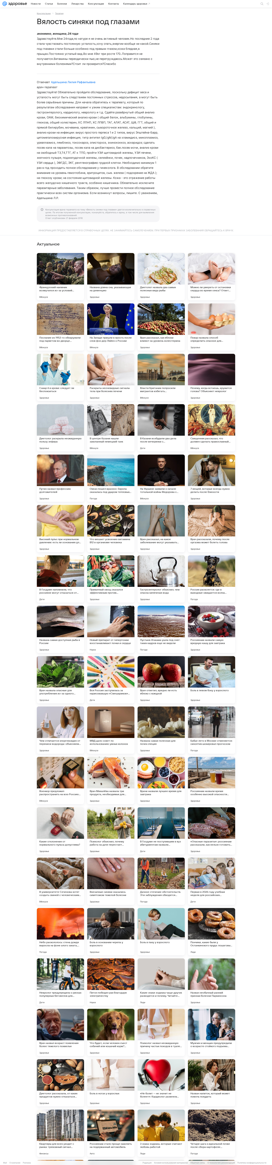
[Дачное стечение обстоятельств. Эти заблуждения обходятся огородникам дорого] (161, 881)
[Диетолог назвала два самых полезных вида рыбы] (161, 276)
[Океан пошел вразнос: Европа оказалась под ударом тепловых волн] (110, 478)
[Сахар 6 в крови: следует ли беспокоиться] (60, 377)
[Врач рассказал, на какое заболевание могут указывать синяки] (161, 528)
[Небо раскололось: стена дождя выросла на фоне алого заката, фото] (60, 931)
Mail (5, 1163)
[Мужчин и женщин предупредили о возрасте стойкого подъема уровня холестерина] (211, 1032)
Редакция (147, 1163)
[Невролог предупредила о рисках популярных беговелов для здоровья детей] (60, 982)
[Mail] (5, 4)
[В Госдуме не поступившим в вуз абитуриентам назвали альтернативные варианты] (161, 831)
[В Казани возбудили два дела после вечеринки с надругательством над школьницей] (161, 427)
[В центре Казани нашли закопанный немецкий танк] (110, 427)
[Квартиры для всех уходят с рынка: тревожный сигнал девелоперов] (60, 1133)
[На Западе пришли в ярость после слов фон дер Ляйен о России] (110, 327)
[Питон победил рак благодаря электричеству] (110, 982)
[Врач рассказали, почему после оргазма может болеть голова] (211, 528)
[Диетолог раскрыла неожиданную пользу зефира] (60, 427)
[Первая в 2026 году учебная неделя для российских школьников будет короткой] (211, 881)
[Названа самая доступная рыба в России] (60, 629)
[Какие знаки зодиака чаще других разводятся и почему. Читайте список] (161, 982)
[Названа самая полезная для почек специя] (161, 730)
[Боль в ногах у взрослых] (110, 1082)
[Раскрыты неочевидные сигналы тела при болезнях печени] (110, 377)
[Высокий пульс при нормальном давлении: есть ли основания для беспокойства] (60, 528)
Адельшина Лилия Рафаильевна (73, 82)
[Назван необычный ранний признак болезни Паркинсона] (211, 982)
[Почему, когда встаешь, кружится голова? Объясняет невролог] (211, 377)
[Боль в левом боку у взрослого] (211, 679)
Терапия (59, 13)
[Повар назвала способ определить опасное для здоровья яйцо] (211, 327)
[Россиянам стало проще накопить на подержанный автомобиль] (110, 1133)
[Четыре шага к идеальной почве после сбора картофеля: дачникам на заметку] (211, 1133)
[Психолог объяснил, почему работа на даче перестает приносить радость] (110, 831)
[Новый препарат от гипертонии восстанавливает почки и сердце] (110, 629)
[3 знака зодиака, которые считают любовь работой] (161, 1133)
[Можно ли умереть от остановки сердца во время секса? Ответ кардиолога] (211, 276)
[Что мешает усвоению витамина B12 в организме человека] (110, 528)
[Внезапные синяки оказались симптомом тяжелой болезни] (110, 881)
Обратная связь (197, 1163)
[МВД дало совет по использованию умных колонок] (110, 730)
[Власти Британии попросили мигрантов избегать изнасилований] (161, 377)
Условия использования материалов (171, 1163)
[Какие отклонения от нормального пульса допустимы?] (60, 831)
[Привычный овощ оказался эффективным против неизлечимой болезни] (110, 579)
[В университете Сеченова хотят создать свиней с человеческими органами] (60, 881)
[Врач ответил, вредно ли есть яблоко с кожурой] (161, 679)
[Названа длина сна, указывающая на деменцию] (110, 276)
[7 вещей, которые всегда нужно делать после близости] (211, 478)
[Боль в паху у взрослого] (161, 931)
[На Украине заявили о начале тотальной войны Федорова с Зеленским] (161, 478)
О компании (14, 1163)
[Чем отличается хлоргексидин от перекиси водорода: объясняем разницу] (60, 730)
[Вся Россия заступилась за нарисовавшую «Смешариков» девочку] (110, 679)
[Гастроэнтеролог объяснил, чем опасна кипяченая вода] (161, 579)
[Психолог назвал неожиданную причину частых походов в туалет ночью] (161, 1032)
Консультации (44, 13)
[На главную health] (17, 4)
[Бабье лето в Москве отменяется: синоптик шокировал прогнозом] (211, 730)
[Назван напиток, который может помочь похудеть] (211, 1082)
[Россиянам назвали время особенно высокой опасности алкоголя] (211, 780)
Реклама (27, 1163)
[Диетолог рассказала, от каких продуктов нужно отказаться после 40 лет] (60, 1082)
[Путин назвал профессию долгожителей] (60, 478)
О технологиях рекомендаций (221, 1163)
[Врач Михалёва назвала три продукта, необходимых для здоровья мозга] (110, 780)
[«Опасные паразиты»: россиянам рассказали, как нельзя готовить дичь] (211, 831)
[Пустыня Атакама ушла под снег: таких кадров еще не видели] (161, 629)
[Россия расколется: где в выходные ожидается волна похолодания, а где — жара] (211, 579)
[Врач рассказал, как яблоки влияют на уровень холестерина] (161, 327)
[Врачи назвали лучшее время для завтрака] (161, 780)
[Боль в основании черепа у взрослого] (110, 931)
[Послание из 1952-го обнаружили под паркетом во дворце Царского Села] (60, 327)
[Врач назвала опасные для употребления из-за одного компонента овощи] (60, 679)
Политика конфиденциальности (251, 1163)
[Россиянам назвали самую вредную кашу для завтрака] (211, 629)
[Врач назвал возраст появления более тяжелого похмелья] (60, 1032)
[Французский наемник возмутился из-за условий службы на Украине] (60, 276)
